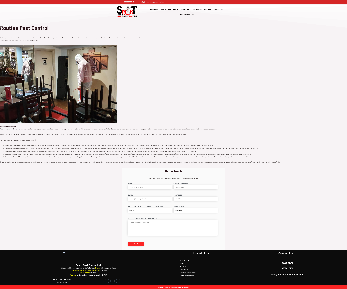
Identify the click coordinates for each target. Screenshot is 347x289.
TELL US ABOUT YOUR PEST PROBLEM (142, 218)
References (197, 10)
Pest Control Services (169, 10)
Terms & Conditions (186, 15)
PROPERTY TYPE (180, 207)
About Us (207, 10)
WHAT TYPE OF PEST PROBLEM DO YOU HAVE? (145, 207)
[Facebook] (190, 2)
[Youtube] (118, 281)
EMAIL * (131, 195)
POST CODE (178, 195)
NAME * (130, 183)
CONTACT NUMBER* (181, 183)
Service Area (185, 10)
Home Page (154, 10)
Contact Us (218, 10)
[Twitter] (197, 2)
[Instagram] (193, 2)
